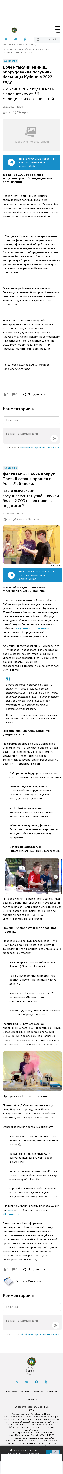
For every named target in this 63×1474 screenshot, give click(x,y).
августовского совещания (32, 628)
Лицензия (52, 1391)
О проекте (31, 1399)
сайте (10, 1210)
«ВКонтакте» (11, 1214)
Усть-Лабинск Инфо (12, 44)
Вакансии (38, 1391)
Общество (30, 44)
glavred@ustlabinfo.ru (19, 1435)
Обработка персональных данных (31, 1407)
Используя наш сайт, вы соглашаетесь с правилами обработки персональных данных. (24, 1453)
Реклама (25, 1391)
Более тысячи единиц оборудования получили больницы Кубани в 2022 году (26, 51)
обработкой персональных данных (39, 447)
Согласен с (33, 447)
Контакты (11, 1391)
